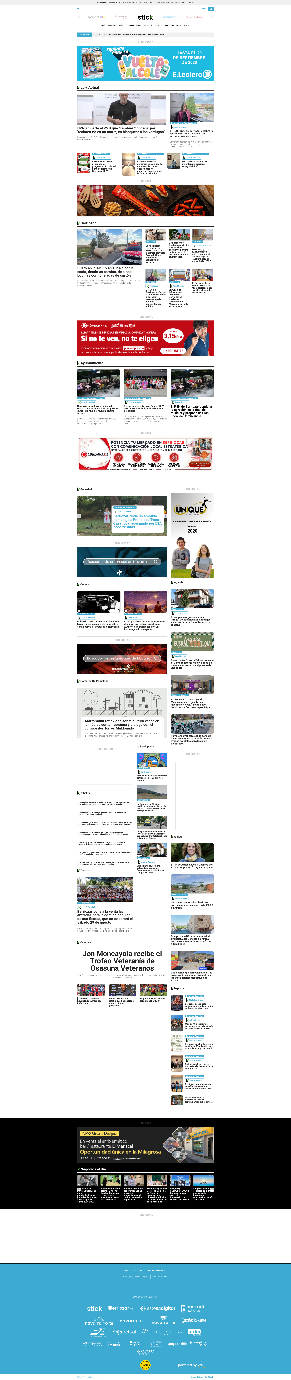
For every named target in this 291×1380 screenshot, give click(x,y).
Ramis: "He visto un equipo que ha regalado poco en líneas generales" (121, 1002)
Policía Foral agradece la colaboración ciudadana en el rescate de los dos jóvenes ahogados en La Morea (101, 843)
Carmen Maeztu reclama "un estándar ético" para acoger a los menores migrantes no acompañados (103, 863)
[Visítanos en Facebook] (78, 9)
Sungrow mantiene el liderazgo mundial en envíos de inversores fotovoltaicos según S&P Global (203, 1194)
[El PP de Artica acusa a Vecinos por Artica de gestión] (192, 852)
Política (120, 25)
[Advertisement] (105, 769)
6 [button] (131, 534)
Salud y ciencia (175, 25)
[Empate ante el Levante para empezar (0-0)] (153, 990)
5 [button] (127, 534)
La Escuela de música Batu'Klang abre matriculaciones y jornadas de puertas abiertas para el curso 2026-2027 (87, 1195)
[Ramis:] (122, 990)
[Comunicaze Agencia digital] (145, 1287)
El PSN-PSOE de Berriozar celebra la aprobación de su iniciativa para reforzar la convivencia (129, 35)
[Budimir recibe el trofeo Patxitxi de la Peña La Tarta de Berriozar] (177, 1063)
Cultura (146, 25)
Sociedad (111, 25)
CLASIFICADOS (175, 2)
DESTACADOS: (102, 2)
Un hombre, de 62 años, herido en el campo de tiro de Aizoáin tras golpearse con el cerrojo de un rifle (151, 807)
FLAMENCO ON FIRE (163, 2)
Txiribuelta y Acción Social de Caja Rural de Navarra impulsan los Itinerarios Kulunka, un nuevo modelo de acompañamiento (157, 1195)
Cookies (137, 1277)
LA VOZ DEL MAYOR (187, 2)
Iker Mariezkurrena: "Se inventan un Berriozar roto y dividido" (195, 164)
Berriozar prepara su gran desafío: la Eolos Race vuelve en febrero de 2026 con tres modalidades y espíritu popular (198, 1086)
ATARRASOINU (129, 2)
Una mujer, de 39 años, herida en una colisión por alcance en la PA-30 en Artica (192, 905)
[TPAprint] (177, 1343)
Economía (155, 25)
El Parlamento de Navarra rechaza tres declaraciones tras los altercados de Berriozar (202, 288)
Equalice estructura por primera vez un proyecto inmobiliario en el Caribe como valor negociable (133, 1194)
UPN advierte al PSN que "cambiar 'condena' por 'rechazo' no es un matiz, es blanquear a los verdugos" (121, 130)
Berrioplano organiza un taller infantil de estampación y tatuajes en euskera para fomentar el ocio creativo (191, 621)
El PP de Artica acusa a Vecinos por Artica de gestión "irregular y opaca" (192, 866)
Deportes (187, 25)
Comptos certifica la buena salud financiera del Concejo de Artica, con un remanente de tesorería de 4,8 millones (191, 940)
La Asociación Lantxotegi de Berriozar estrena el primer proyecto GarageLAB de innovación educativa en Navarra (155, 254)
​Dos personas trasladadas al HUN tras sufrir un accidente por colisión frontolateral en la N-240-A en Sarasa (152, 835)
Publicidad (160, 1271)
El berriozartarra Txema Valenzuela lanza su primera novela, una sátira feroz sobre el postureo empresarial (98, 624)
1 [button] (114, 534)
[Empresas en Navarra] (92, 1343)
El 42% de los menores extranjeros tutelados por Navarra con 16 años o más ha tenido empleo (105, 853)
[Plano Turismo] (156, 1343)
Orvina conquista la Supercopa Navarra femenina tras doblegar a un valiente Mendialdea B (199, 1099)
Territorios (130, 25)
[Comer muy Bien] (135, 1343)
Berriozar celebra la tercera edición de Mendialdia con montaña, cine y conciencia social (199, 1046)
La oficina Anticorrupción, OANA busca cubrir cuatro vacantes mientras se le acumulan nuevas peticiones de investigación (105, 823)
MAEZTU (152, 2)
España (103, 25)
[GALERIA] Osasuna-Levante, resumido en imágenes (89, 1000)
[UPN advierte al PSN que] (121, 109)
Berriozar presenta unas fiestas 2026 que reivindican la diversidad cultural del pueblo (144, 408)
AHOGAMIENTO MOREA (116, 2)
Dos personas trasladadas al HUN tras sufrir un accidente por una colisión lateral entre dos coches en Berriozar (179, 250)
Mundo (138, 25)
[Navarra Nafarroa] (145, 1352)
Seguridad (145, 1277)
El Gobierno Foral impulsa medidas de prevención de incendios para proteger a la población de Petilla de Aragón (103, 833)
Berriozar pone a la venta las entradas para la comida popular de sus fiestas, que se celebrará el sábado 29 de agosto (105, 917)
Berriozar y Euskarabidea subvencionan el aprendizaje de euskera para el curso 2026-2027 (201, 255)
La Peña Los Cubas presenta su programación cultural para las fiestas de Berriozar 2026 (104, 166)
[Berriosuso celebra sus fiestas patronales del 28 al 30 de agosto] (152, 760)
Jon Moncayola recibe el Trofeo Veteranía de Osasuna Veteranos (122, 961)
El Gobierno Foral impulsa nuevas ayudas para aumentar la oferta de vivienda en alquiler (103, 813)
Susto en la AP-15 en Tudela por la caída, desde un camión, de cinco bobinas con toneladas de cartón (105, 271)
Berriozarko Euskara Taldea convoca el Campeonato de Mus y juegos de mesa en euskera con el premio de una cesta (192, 664)
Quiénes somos (138, 1271)
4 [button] (124, 534)
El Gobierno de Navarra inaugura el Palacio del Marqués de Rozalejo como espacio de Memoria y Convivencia (103, 803)
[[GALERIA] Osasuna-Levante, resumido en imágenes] (91, 990)
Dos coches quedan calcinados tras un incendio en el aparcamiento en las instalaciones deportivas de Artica (191, 976)
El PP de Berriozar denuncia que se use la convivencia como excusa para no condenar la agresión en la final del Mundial (150, 167)
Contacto (150, 1271)
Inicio (127, 1271)
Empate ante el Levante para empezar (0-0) (152, 999)
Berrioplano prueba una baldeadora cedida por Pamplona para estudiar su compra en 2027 (150, 869)
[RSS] (81, 9)
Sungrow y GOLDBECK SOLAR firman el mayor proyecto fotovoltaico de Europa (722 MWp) (179, 1194)
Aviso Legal (127, 1277)
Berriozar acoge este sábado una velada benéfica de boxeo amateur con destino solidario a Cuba (199, 1006)
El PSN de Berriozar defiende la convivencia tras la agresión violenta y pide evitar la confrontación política (156, 298)
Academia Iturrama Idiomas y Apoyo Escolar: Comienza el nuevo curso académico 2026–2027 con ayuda (110, 1194)
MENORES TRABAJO (142, 2)
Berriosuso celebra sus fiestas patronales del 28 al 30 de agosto (152, 778)
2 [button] (117, 534)
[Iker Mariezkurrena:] (173, 161)
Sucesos (164, 25)
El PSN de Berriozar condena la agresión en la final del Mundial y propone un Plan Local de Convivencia (191, 411)
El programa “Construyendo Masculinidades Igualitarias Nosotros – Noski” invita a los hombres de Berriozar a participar (191, 703)
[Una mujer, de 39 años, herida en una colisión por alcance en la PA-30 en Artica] (192, 883)
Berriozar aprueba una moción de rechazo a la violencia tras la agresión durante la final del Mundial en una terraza (97, 409)
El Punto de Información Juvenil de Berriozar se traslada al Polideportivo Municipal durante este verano (178, 298)
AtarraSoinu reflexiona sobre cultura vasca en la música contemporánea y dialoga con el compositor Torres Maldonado (122, 724)
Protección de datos (159, 1277)
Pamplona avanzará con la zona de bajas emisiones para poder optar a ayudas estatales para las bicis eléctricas (191, 740)
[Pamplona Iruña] (198, 1343)
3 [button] (120, 534)
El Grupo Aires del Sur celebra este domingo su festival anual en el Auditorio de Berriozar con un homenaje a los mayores (144, 625)
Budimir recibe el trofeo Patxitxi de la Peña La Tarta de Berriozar (199, 1066)
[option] (145, 17)
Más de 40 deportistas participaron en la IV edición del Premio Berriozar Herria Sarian (199, 1026)
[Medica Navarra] (113, 1343)
